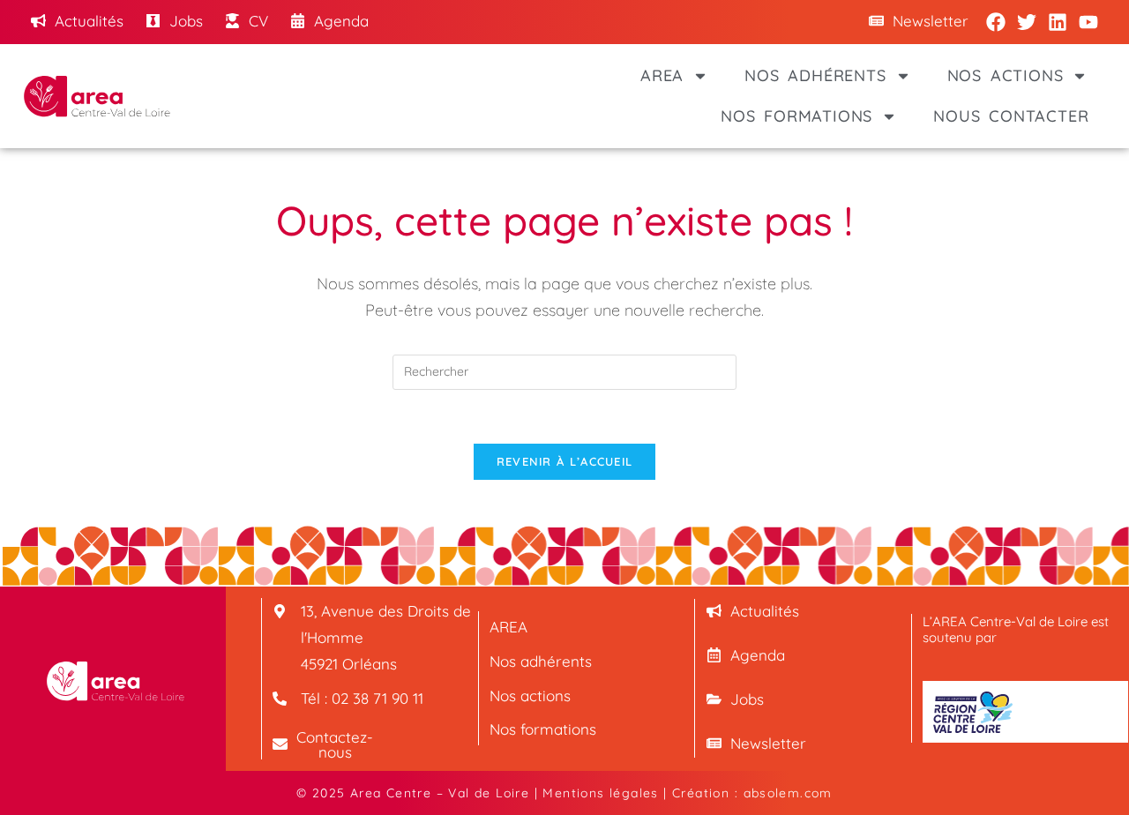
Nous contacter (1010, 116)
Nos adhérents (815, 75)
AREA (662, 75)
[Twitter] (1026, 22)
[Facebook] (996, 22)
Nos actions (1005, 75)
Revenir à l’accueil (565, 461)
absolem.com (788, 793)
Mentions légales (600, 793)
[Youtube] (1088, 22)
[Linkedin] (1057, 22)
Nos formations (796, 116)
